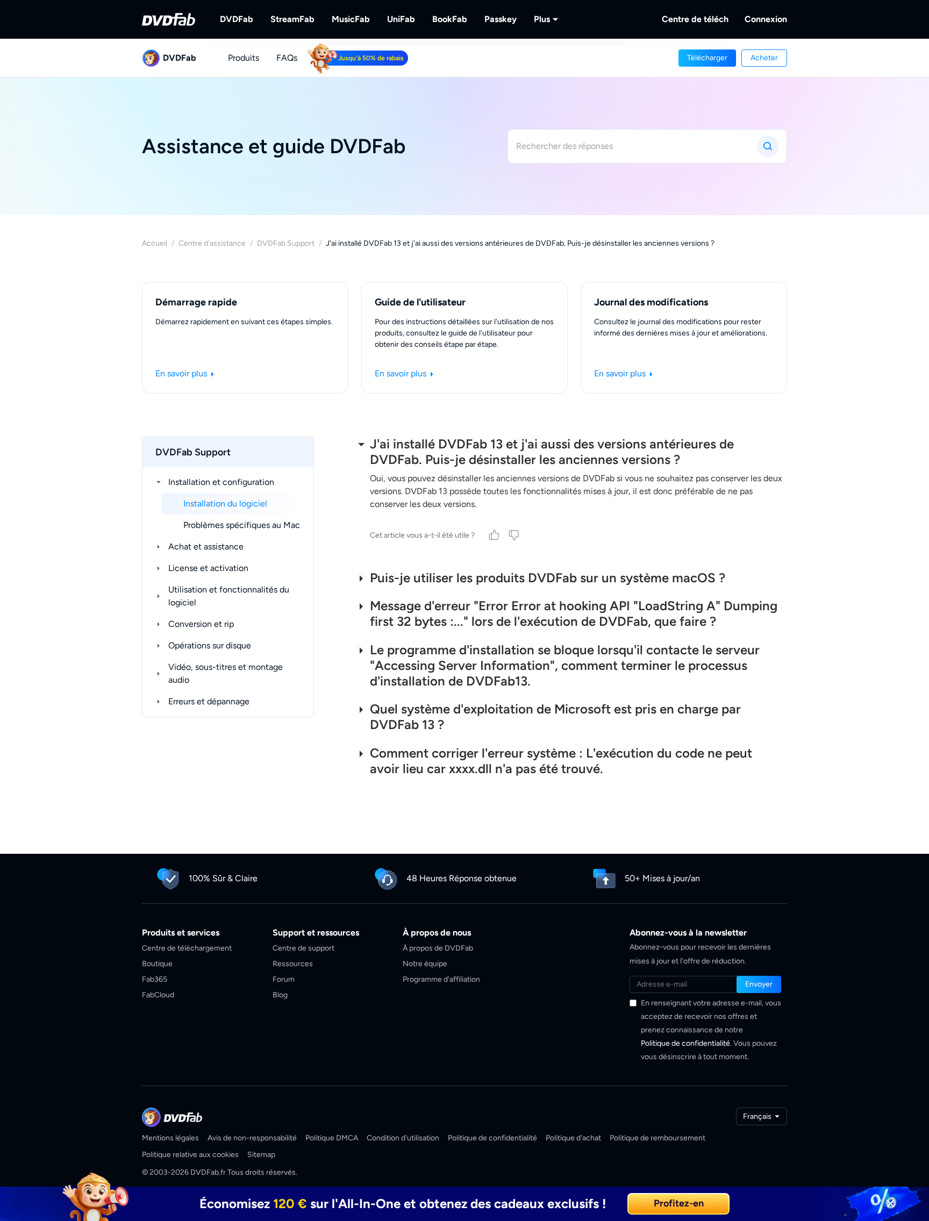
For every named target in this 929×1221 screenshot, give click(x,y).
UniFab (401, 19)
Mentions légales (170, 1138)
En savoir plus (182, 373)
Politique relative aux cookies (190, 1154)
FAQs (286, 58)
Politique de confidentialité (685, 1043)
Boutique (157, 963)
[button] (707, 58)
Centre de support (303, 948)
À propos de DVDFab (438, 948)
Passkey (500, 19)
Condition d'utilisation (403, 1138)
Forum (284, 979)
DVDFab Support (286, 243)
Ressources (293, 963)
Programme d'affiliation (441, 979)
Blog (280, 994)
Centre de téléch (695, 19)
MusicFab (351, 19)
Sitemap (261, 1154)
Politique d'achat (573, 1138)
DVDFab (236, 19)
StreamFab (292, 19)
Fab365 (154, 979)
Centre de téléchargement (187, 948)
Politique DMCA (331, 1138)
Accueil (154, 243)
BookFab (449, 19)
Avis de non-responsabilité (252, 1138)
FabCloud (158, 994)
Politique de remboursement (657, 1138)
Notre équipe (425, 963)
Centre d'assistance (212, 243)
